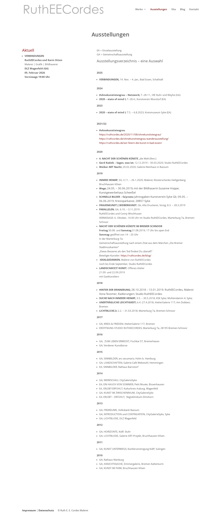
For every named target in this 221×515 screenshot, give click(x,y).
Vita (173, 9)
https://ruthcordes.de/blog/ (136, 255)
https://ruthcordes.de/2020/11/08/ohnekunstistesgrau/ (130, 134)
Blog (182, 9)
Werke (139, 9)
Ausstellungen (158, 9)
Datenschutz (46, 510)
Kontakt (194, 9)
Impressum (29, 510)
